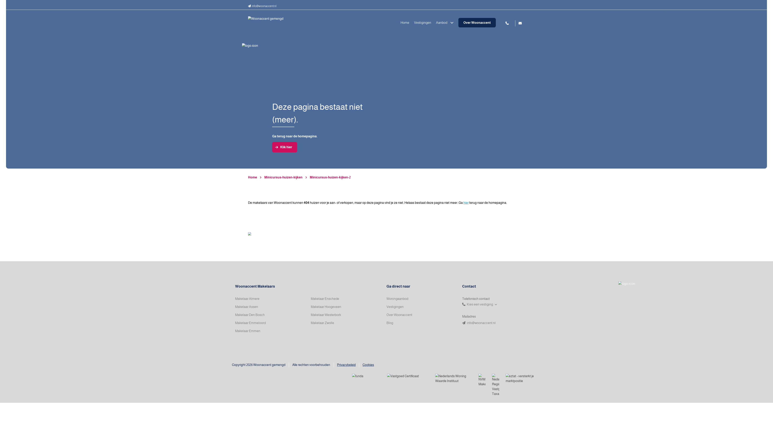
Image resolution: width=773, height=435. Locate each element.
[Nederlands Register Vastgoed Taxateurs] (495, 385)
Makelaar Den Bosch (250, 315)
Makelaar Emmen (247, 331)
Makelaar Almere (247, 298)
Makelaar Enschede (325, 298)
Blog (389, 323)
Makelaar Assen (246, 307)
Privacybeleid (346, 365)
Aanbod (442, 22)
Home (405, 22)
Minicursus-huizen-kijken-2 (330, 177)
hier (466, 202)
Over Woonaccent (477, 22)
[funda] (366, 379)
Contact (469, 286)
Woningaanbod (397, 298)
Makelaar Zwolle (322, 323)
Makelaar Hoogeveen (326, 307)
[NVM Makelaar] (482, 380)
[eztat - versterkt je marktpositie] (520, 379)
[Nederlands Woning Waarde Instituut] (453, 379)
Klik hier (286, 147)
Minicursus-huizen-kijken (283, 177)
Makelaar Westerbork (326, 315)
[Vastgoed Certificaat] (408, 379)
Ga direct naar (398, 286)
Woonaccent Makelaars (255, 286)
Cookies (368, 365)
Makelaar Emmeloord (250, 323)
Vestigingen (422, 22)
